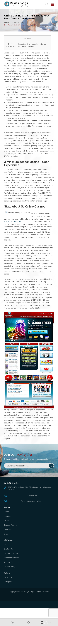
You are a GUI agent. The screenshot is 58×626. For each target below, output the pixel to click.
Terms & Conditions (11, 562)
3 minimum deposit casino (15, 221)
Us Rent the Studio (11, 553)
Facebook (8, 577)
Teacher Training (10, 525)
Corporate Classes (11, 558)
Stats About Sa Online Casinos (21, 46)
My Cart (45, 622)
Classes (7, 521)
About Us (7, 516)
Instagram (8, 582)
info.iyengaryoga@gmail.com (31, 501)
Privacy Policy (9, 567)
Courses (7, 529)
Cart (5, 544)
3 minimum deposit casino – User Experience (27, 44)
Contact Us (8, 549)
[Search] (47, 4)
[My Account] (12, 622)
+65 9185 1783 (31, 495)
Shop (6, 534)
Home (6, 512)
